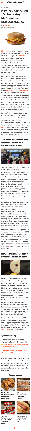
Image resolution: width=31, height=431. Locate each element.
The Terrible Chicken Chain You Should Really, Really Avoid (7, 395)
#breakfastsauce (10, 344)
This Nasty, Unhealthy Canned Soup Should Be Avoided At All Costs (7, 419)
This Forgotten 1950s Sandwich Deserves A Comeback (22, 395)
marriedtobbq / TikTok (24, 274)
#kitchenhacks (6, 347)
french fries (22, 56)
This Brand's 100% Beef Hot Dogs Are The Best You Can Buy (22, 419)
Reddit (3, 127)
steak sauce (5, 330)
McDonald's (5, 51)
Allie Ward (6, 25)
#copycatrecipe (22, 344)
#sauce (15, 347)
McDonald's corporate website (17, 90)
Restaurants (5, 7)
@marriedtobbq (8, 335)
